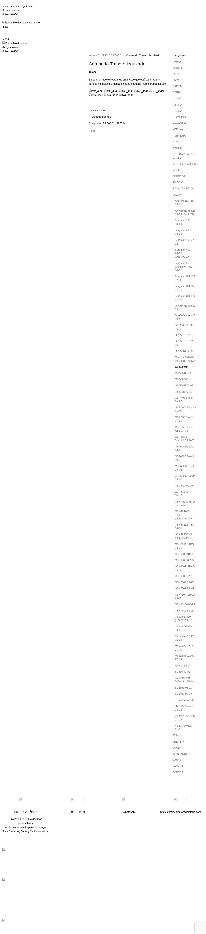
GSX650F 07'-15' (185, 576)
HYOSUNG (179, 117)
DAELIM (177, 86)
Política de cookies (150, 912)
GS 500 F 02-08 (184, 385)
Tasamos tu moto (149, 868)
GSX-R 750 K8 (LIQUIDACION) (184, 536)
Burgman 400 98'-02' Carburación (182, 253)
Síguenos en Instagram (85, 886)
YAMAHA (178, 766)
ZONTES (178, 772)
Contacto (145, 874)
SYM (175, 735)
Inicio (92, 55)
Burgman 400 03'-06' (182, 232)
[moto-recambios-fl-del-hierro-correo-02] (180, 804)
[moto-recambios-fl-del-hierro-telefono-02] (77, 804)
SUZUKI (103, 55)
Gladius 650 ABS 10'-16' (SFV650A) (185, 359)
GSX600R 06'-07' (185, 560)
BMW (176, 80)
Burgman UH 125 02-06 (185, 278)
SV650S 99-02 (183, 694)
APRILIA (178, 61)
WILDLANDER (181, 754)
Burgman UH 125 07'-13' (185, 288)
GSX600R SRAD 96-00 (185, 568)
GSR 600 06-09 (184, 485)
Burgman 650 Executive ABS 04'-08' (183, 267)
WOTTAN (178, 760)
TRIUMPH (178, 741)
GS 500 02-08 (183, 373)
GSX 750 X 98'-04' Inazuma (185, 503)
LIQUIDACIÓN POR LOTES (184, 156)
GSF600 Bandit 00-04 (184, 448)
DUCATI (177, 98)
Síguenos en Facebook (85, 880)
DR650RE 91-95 (184, 351)
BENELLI (178, 68)
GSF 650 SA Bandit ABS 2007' (185, 438)
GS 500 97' (181, 379)
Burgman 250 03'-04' (182, 222)
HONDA (177, 111)
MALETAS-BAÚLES (184, 164)
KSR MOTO (179, 135)
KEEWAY (178, 129)
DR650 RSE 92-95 (184, 343)
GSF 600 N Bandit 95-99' (185, 409)
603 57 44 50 (79, 868)
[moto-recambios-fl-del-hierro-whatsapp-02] (128, 804)
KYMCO (177, 148)
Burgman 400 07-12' (185, 242)
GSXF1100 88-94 (185, 604)
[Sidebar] (4, 927)
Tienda (144, 862)
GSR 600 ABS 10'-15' (183, 494)
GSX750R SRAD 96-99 (185, 596)
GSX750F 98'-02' (185, 588)
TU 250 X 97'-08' (184, 700)
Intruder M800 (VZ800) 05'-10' (183, 618)
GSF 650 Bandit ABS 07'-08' (184, 429)
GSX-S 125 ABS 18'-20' (184, 546)
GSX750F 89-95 (184, 582)
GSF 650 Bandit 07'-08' (184, 419)
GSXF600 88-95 (184, 610)
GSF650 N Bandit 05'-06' (185, 468)
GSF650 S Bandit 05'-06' (185, 478)
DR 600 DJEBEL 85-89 (184, 327)
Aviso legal (146, 900)
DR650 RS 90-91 (185, 335)
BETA (176, 74)
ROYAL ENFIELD (183, 188)
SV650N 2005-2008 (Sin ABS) (184, 680)
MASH (176, 170)
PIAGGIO (178, 182)
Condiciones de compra (153, 894)
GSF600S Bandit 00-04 (184, 458)
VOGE (176, 747)
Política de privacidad (152, 906)
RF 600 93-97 (183, 665)
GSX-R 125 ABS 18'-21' (184, 526)
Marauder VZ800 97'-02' (184, 657)
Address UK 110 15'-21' (184, 203)
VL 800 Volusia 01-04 (183, 727)
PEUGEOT (179, 176)
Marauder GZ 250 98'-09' (185, 648)
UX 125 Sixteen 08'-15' (184, 708)
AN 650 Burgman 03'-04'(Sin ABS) (185, 212)
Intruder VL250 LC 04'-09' (185, 628)
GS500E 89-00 (183, 391)
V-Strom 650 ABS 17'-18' (185, 718)
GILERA (177, 104)
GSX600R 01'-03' (185, 554)
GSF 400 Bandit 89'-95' (184, 399)
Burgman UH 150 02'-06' (185, 298)
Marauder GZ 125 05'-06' (185, 638)
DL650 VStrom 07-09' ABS (185, 317)
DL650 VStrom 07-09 (185, 307)
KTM (175, 141)
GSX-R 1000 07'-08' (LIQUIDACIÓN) (184, 515)
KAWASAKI (179, 123)
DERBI (177, 92)
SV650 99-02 (182, 671)
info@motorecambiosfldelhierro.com (92, 874)
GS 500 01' (117, 55)
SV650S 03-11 (183, 687)
